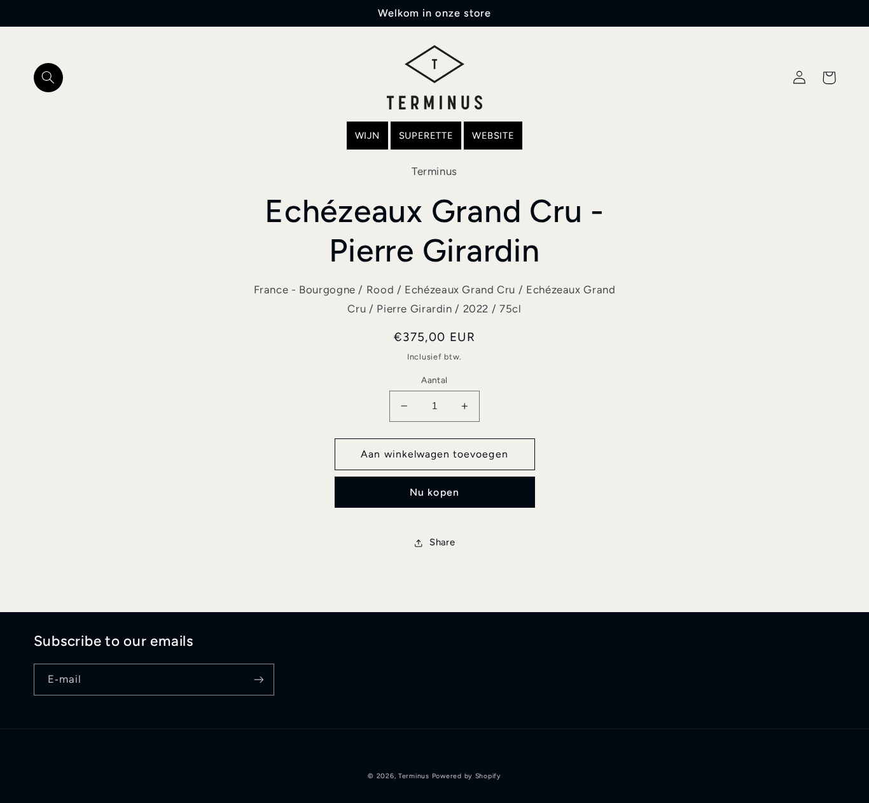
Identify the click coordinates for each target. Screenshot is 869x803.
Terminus (413, 776)
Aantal (434, 380)
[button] (48, 77)
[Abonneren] (258, 679)
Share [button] (442, 542)
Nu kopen (434, 492)
